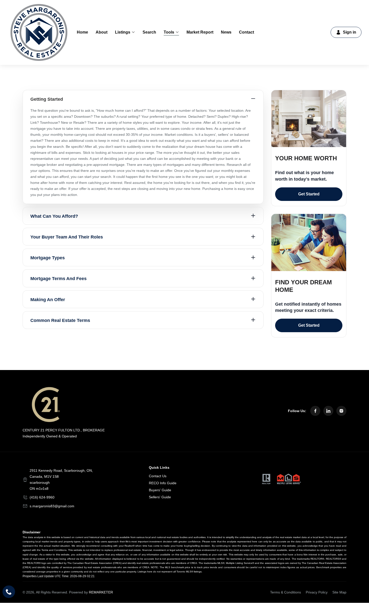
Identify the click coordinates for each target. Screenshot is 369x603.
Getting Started (46, 99)
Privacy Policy (317, 592)
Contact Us (157, 476)
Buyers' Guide (160, 490)
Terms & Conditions (285, 592)
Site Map (339, 592)
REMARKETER (101, 592)
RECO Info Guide (162, 483)
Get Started (309, 194)
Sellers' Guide (160, 497)
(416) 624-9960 (42, 497)
